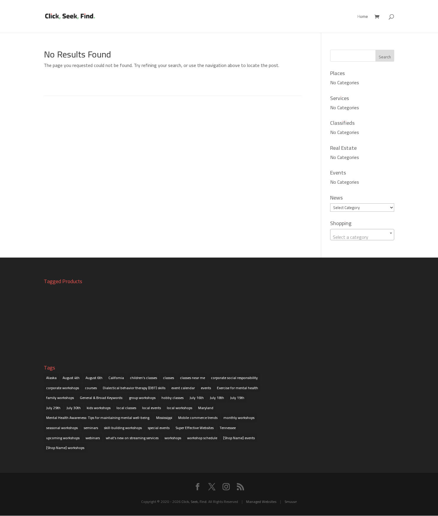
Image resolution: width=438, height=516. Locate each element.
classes (168, 377)
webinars (93, 437)
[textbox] (362, 237)
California (116, 377)
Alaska (51, 377)
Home (362, 17)
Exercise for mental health (237, 387)
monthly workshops (238, 417)
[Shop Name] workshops (65, 447)
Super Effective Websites (194, 427)
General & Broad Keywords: (101, 397)
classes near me (192, 377)
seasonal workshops (62, 427)
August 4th (71, 377)
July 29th (53, 407)
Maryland (205, 407)
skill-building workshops (123, 427)
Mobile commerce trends (198, 417)
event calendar (183, 387)
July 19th (237, 397)
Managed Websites (261, 501)
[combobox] (362, 234)
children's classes (143, 377)
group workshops (142, 397)
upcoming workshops (63, 437)
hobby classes (172, 397)
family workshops (60, 397)
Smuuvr (291, 501)
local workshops (179, 407)
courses (91, 387)
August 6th (94, 377)
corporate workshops (62, 387)
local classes (126, 407)
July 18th (217, 397)
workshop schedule (202, 437)
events (206, 387)
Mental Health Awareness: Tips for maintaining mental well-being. (98, 417)
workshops (172, 437)
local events (151, 407)
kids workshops (99, 407)
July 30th (73, 407)
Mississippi (164, 417)
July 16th (197, 397)
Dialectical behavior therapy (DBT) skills (134, 387)
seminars (91, 427)
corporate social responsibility (234, 377)
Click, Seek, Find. (194, 501)
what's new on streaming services (132, 437)
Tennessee (228, 427)
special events (159, 427)
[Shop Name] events (239, 437)
